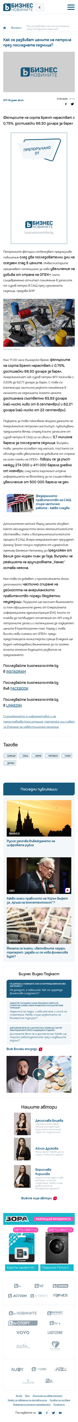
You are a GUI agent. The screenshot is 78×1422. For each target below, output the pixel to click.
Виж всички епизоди (22, 1049)
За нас (19, 1395)
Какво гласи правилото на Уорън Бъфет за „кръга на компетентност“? (37, 900)
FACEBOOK (19, 688)
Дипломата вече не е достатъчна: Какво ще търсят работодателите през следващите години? (36, 1029)
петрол (53, 755)
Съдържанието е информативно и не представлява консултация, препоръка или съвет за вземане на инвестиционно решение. (39, 721)
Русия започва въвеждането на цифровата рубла (31, 843)
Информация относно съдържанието (32, 1404)
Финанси (16, 27)
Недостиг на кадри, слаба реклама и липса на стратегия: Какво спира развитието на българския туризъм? (36, 1005)
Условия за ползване (60, 1400)
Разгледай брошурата (53, 1219)
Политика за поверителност (47, 1395)
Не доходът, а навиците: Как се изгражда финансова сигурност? (38, 985)
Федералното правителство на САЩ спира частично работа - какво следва (53, 502)
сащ (25, 755)
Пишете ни (59, 1404)
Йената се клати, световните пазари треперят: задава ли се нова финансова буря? (37, 952)
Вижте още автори (36, 1198)
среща (11, 755)
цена (38, 755)
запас (10, 763)
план (68, 755)
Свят (12, 890)
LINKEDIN (14, 705)
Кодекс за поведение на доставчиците (27, 1400)
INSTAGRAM (16, 671)
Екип (27, 1395)
